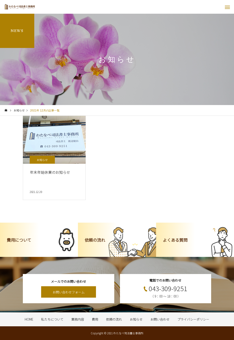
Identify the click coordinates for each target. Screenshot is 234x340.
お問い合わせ (160, 319)
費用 (95, 319)
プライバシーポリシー (193, 319)
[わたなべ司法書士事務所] (20, 7)
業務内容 (77, 319)
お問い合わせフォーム (69, 292)
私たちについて (52, 319)
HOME (29, 319)
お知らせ (42, 160)
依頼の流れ (114, 319)
